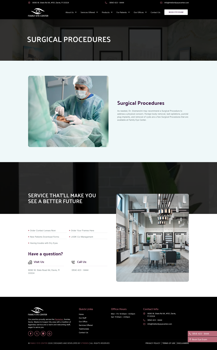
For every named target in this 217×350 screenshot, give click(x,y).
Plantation (59, 319)
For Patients (122, 12)
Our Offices (139, 12)
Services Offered (88, 12)
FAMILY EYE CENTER (38, 343)
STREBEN (85, 343)
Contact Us (155, 12)
